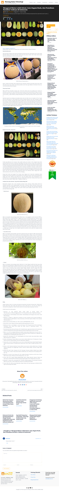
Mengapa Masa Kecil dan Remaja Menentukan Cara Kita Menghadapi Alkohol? (52, 137)
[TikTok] (28, 487)
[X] (5, 18)
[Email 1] (26, 384)
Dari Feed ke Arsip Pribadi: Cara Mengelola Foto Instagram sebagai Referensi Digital (52, 151)
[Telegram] (7, 18)
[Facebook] (9, 18)
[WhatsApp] (3, 18)
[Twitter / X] (20, 384)
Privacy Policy (33, 477)
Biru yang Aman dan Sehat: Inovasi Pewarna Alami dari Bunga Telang (51, 147)
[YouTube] (30, 487)
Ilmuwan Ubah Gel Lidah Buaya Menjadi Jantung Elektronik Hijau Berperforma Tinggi (52, 132)
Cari (56, 29)
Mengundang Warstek (34, 479)
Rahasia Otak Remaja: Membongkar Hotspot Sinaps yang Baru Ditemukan (52, 127)
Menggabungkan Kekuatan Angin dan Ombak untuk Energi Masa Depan (52, 118)
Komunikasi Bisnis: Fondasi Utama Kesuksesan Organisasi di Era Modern (51, 77)
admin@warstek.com (49, 478)
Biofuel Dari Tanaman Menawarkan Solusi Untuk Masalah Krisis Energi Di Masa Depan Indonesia (8, 402)
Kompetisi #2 (6, 15)
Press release (33, 474)
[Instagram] (18, 384)
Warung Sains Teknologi (14, 2)
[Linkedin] (11, 18)
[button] (35, 2)
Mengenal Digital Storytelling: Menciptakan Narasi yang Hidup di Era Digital (51, 94)
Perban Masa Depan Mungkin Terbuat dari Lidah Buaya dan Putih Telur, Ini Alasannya (52, 122)
